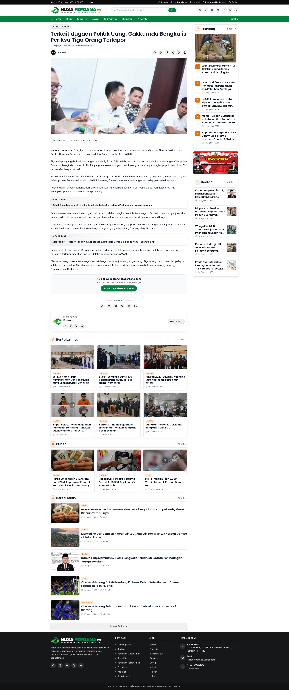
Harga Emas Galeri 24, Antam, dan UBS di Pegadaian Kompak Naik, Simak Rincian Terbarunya (72, 482)
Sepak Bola (87, 602)
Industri (153, 667)
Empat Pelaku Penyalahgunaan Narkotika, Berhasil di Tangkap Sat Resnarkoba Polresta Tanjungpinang (72, 429)
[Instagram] (71, 326)
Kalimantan (110, 19)
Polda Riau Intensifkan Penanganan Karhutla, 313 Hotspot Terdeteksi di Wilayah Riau (209, 267)
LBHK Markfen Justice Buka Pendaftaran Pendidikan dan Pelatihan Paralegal (218, 86)
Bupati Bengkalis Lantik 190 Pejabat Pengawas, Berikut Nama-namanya (115, 380)
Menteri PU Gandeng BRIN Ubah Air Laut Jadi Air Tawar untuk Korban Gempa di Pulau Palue (134, 535)
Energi (103, 475)
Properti (154, 658)
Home (55, 26)
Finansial (154, 649)
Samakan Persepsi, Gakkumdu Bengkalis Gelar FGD (164, 426)
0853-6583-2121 (195, 668)
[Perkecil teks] (83, 140)
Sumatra (81, 19)
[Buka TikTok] (224, 10)
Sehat (148, 475)
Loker (153, 676)
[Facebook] (199, 10)
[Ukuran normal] (89, 140)
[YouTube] (82, 326)
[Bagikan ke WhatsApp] (160, 52)
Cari (172, 10)
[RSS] (230, 10)
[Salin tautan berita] (184, 52)
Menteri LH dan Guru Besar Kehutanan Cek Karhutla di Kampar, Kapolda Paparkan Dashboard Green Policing (219, 121)
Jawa (95, 19)
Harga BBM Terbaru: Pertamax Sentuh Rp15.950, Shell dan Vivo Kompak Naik (118, 482)
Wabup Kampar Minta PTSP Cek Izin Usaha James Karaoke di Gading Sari (219, 69)
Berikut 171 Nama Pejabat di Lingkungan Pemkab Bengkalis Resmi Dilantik (117, 427)
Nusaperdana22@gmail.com (201, 659)
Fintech (153, 671)
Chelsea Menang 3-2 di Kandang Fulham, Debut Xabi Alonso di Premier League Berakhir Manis (130, 584)
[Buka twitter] (218, 10)
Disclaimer (123, 667)
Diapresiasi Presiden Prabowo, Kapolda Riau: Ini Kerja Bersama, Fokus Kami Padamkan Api (104, 241)
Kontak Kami (124, 676)
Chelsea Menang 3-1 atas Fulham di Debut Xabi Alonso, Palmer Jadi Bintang (128, 608)
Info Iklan (122, 671)
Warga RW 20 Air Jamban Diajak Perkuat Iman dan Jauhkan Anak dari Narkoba (210, 231)
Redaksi (196, 2)
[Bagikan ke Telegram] (166, 52)
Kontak (235, 2)
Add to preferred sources (120, 288)
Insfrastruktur (156, 653)
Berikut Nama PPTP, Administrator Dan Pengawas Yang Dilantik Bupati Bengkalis (71, 380)
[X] (76, 326)
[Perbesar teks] (95, 140)
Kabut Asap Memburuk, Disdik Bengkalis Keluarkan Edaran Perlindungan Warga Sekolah (102, 205)
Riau (69, 19)
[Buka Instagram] (206, 10)
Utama (164, 2)
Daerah (142, 19)
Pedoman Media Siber (215, 2)
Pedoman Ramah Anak (129, 662)
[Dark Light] (236, 10)
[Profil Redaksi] (57, 321)
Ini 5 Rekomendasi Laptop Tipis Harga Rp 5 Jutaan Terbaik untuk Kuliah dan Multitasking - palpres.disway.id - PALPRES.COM (217, 107)
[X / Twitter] (74, 665)
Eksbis (56, 475)
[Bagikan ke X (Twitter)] (172, 52)
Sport (85, 578)
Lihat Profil (175, 321)
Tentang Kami (180, 2)
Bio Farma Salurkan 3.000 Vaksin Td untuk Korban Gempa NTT (164, 482)
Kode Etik (122, 658)
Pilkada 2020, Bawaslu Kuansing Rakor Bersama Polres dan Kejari (165, 380)
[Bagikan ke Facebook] (154, 52)
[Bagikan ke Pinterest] (178, 52)
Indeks (234, 19)
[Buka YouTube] (212, 10)
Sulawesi (127, 19)
